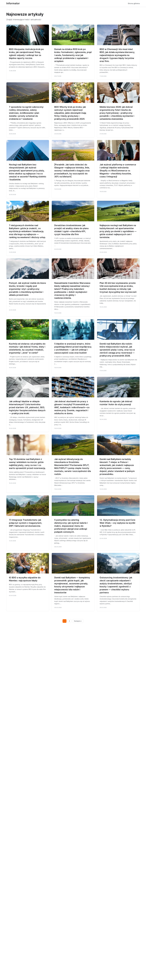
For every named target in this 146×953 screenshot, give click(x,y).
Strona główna (134, 3)
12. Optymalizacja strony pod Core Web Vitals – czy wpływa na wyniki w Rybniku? (117, 523)
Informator (13, 3)
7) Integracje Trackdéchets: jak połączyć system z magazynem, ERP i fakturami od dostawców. (25, 523)
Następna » (78, 621)
